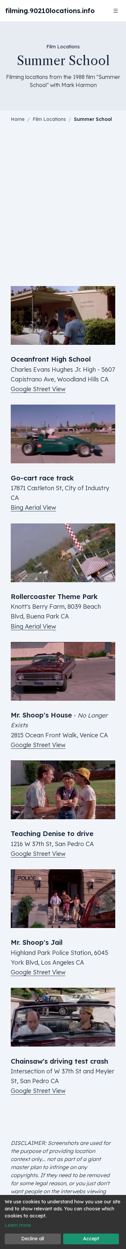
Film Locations (49, 119)
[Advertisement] (63, 210)
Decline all (32, 1239)
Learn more (18, 1225)
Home (18, 119)
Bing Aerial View (33, 507)
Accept (91, 1239)
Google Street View (38, 389)
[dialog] (63, 1222)
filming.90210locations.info (50, 10)
